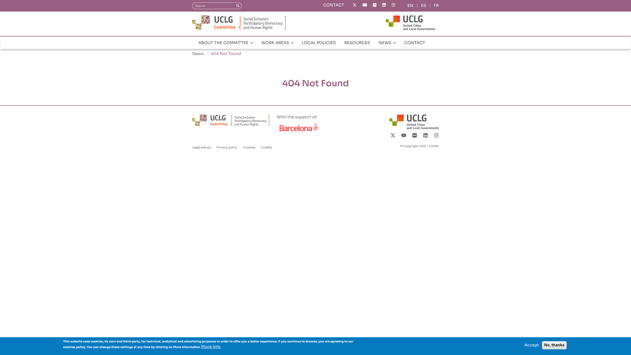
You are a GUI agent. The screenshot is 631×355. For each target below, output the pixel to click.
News (198, 53)
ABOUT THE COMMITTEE (223, 42)
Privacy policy (226, 147)
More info (211, 346)
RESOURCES (357, 42)
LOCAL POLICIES (319, 42)
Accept (531, 345)
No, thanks (554, 345)
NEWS (385, 42)
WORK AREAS (275, 42)
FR (436, 5)
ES (423, 5)
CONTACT (333, 5)
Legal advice (201, 147)
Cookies (249, 147)
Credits (266, 147)
